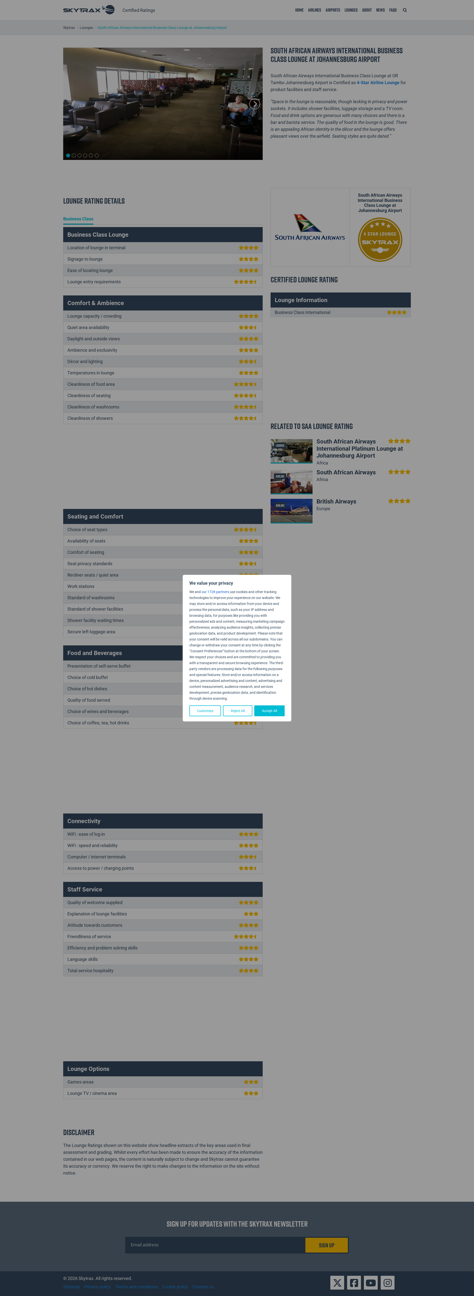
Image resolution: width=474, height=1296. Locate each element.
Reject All (238, 710)
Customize (205, 710)
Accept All (269, 710)
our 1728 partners (215, 591)
